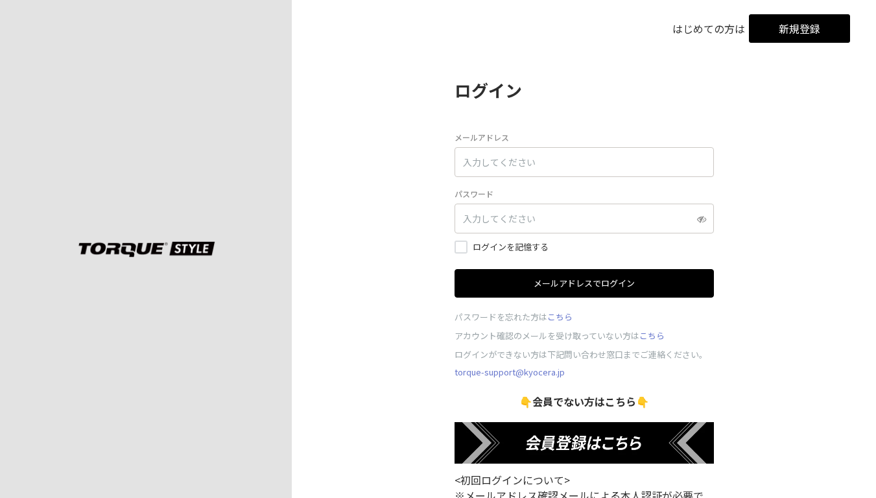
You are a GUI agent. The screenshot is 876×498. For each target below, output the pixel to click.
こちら (560, 317)
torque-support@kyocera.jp (510, 372)
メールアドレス (482, 137)
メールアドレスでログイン (584, 283)
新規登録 (799, 28)
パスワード (474, 193)
